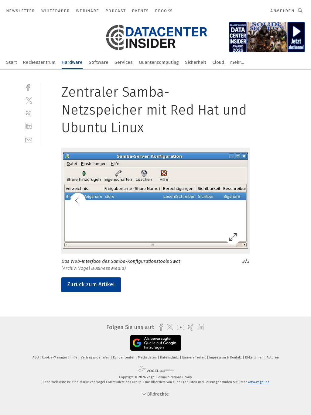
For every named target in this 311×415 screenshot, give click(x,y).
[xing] (28, 113)
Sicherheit (195, 62)
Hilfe (74, 357)
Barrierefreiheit (194, 357)
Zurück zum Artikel (91, 284)
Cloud (218, 62)
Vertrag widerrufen (96, 357)
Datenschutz (170, 357)
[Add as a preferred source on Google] (155, 343)
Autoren (273, 357)
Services (123, 62)
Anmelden (282, 10)
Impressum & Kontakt (226, 357)
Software (98, 62)
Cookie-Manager (55, 357)
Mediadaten (148, 357)
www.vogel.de (259, 382)
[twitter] (28, 100)
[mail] (28, 139)
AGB (35, 357)
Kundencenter (124, 357)
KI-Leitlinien (254, 357)
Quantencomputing (159, 62)
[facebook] (28, 87)
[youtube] (179, 327)
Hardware (72, 62)
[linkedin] (28, 126)
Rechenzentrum (39, 62)
